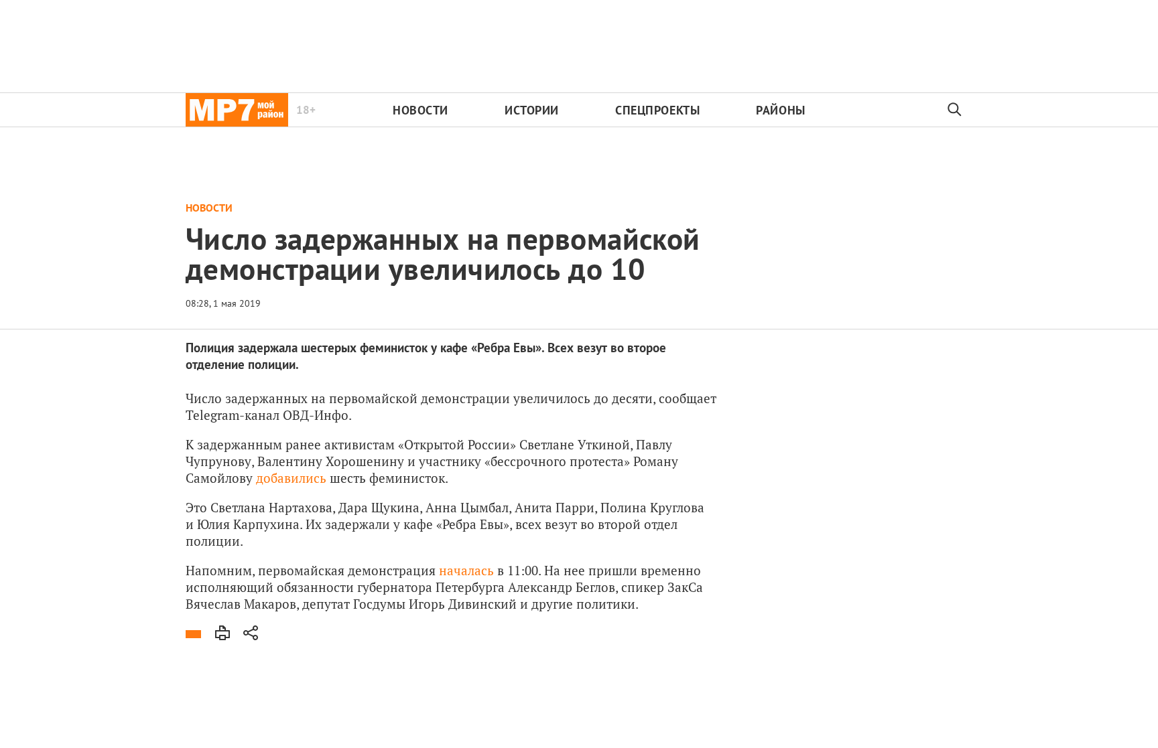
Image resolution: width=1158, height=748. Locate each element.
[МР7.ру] (237, 110)
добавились (291, 477)
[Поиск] (955, 110)
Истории (532, 110)
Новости (420, 110)
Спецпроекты (657, 110)
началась (466, 570)
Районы (780, 110)
